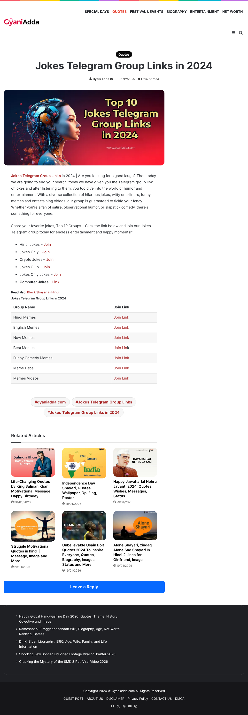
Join (47, 244)
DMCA (180, 698)
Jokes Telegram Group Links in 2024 (85, 412)
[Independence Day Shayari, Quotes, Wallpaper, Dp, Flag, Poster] (84, 463)
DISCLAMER (115, 698)
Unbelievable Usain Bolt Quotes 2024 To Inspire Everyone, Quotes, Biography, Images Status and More (83, 555)
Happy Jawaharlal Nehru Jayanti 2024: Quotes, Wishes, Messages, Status (135, 488)
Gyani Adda (101, 79)
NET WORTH (232, 11)
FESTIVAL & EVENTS (146, 11)
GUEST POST (73, 698)
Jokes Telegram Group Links (105, 402)
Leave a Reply (84, 586)
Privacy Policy (138, 698)
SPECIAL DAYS (97, 11)
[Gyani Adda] (21, 22)
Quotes (124, 54)
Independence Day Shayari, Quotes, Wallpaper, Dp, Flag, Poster (79, 490)
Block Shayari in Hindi (43, 292)
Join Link (121, 317)
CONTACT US (161, 698)
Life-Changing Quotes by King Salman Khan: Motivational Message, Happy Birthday (31, 488)
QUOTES (119, 11)
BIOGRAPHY (177, 11)
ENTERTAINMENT (204, 11)
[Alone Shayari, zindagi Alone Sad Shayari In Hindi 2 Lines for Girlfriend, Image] (135, 525)
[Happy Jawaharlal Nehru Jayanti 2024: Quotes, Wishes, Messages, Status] (135, 462)
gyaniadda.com (51, 402)
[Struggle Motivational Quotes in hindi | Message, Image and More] (33, 526)
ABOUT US (95, 698)
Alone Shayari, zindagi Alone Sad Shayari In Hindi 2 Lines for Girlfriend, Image (133, 552)
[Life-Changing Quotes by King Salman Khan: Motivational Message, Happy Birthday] (33, 462)
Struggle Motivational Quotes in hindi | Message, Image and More (30, 553)
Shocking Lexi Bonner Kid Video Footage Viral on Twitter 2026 (67, 654)
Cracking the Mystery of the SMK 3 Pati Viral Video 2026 (63, 661)
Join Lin (120, 347)
